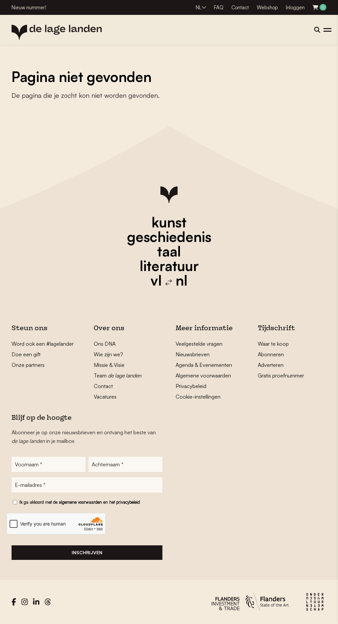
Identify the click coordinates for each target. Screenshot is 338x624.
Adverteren (271, 365)
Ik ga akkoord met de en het (79, 502)
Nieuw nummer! (29, 7)
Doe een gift (26, 354)
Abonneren (271, 354)
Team (117, 375)
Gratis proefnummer (281, 375)
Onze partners (28, 365)
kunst (169, 222)
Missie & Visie (109, 365)
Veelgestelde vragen (199, 343)
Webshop (267, 7)
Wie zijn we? (108, 354)
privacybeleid (128, 502)
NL (198, 7)
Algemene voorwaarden (203, 375)
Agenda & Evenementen (204, 365)
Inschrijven (87, 552)
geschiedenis (169, 236)
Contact (240, 7)
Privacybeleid (191, 386)
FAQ (218, 7)
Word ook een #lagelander (43, 343)
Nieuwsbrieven (193, 354)
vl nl (169, 280)
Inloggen (295, 7)
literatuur (169, 265)
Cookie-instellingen (198, 396)
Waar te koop (273, 343)
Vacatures (105, 396)
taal (169, 251)
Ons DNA (105, 343)
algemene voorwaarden (80, 502)
